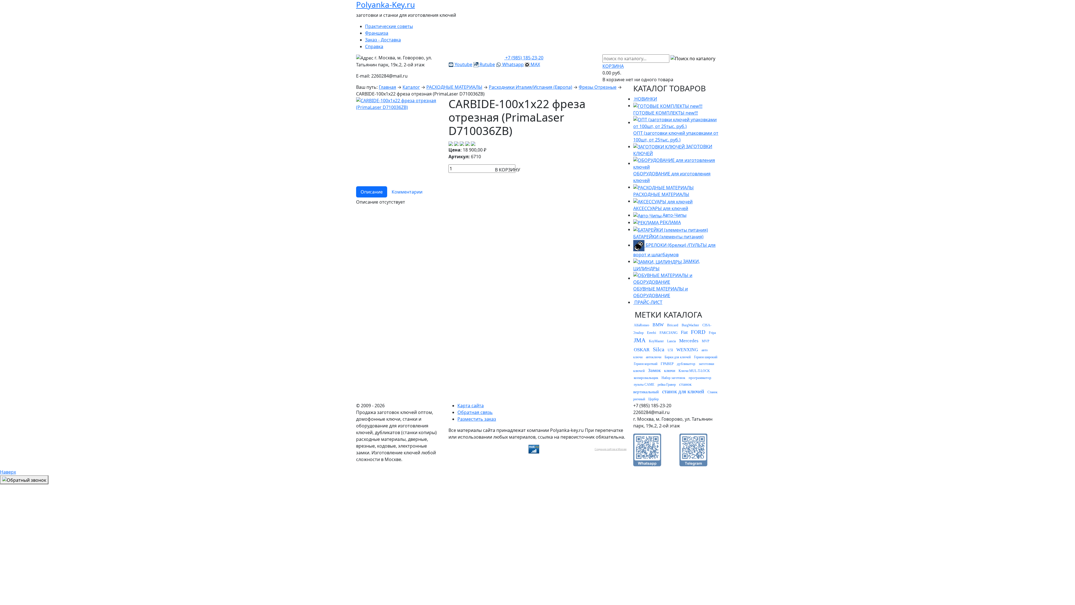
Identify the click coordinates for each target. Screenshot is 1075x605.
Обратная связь (475, 412)
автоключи (653, 357)
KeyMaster (656, 341)
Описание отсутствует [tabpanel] (380, 202)
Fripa (712, 333)
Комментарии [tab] (407, 192)
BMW (658, 324)
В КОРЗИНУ (507, 170)
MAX (534, 64)
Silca (658, 349)
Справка (374, 46)
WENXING (687, 349)
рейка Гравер (667, 385)
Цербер (653, 399)
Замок (654, 370)
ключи (669, 370)
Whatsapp (512, 64)
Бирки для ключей (678, 357)
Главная (387, 87)
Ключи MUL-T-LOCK (694, 371)
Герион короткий (645, 364)
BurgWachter (690, 325)
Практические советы (389, 26)
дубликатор (686, 364)
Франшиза (376, 33)
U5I (670, 350)
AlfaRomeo (641, 325)
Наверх (8, 472)
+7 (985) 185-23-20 (523, 58)
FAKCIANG (668, 333)
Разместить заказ (476, 419)
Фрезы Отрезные (597, 87)
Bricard (672, 325)
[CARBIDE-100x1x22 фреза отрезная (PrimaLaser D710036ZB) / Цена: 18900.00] (399, 104)
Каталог (411, 87)
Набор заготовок (673, 378)
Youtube (463, 64)
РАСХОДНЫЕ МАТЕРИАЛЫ (454, 87)
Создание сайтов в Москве (611, 449)
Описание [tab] (372, 192)
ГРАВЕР (667, 364)
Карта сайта (470, 405)
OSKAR (641, 349)
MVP (705, 341)
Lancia (671, 341)
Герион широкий (705, 357)
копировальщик (646, 378)
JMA (640, 340)
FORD (698, 332)
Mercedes (688, 340)
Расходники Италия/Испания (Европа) (530, 87)
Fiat (684, 332)
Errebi (651, 333)
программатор (700, 378)
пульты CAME (644, 385)
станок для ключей (683, 391)
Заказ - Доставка (383, 40)
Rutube (486, 64)
